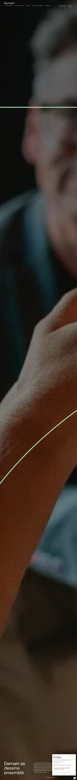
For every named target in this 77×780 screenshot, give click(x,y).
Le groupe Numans (8, 5)
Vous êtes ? (70, 5)
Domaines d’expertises (19, 5)
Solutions (28, 5)
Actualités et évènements (37, 5)
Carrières (48, 5)
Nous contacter (62, 5)
